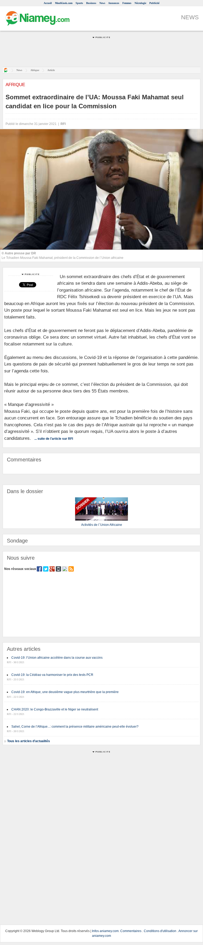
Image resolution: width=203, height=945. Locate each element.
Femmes (126, 3)
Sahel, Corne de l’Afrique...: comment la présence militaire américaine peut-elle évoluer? (75, 726)
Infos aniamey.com (105, 931)
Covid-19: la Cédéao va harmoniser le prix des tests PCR (52, 675)
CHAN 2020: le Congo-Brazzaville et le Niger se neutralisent (54, 709)
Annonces (113, 3)
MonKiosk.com (63, 3)
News (102, 3)
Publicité (154, 3)
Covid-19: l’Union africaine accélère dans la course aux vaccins (57, 657)
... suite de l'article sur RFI (53, 439)
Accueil (48, 3)
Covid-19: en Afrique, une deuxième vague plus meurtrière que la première (65, 692)
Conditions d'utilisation (160, 931)
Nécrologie (140, 3)
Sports (79, 3)
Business (91, 3)
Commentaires (130, 931)
